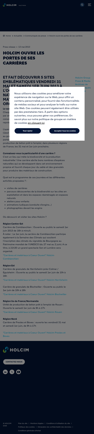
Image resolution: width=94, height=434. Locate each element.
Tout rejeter (28, 131)
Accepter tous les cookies (65, 131)
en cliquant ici (36, 122)
